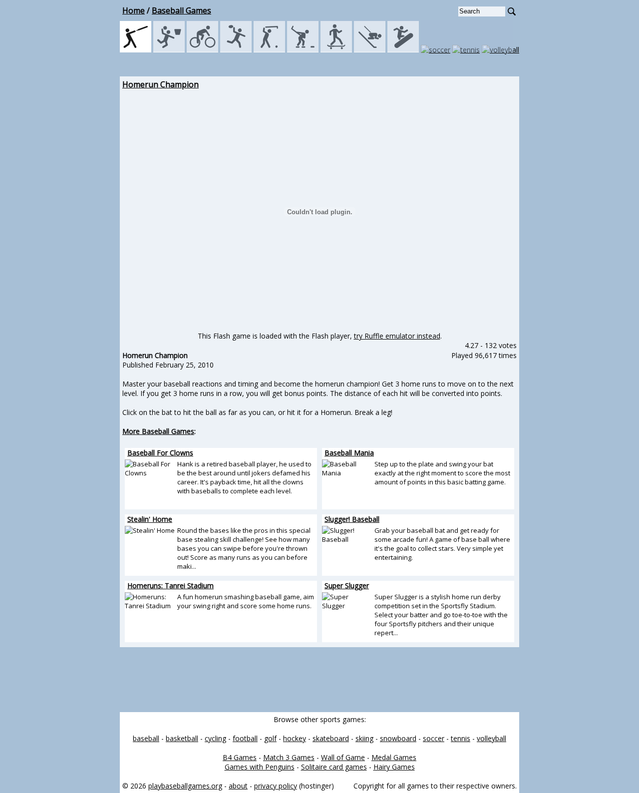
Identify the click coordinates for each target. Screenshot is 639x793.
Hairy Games (394, 767)
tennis (460, 738)
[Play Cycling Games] (202, 49)
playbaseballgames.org (185, 786)
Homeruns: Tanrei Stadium (170, 585)
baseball (146, 738)
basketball (182, 738)
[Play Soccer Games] (435, 49)
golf (270, 738)
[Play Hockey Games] (303, 49)
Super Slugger (346, 585)
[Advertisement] (75, 229)
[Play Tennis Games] (466, 49)
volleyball (491, 738)
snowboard (398, 738)
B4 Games (240, 757)
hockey (294, 738)
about (238, 786)
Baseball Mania (349, 452)
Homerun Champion (160, 84)
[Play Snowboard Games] (403, 49)
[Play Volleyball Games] (500, 49)
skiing (364, 738)
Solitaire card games (334, 767)
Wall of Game (343, 757)
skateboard (331, 738)
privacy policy (275, 786)
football (245, 738)
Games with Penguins (260, 767)
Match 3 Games (289, 757)
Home (133, 10)
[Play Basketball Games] (169, 49)
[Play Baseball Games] (135, 49)
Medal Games (393, 757)
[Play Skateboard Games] (336, 49)
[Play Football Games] (236, 49)
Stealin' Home (149, 519)
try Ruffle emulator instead (397, 336)
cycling (215, 738)
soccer (433, 738)
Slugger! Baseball (351, 519)
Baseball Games (181, 10)
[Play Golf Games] (269, 49)
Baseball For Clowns (160, 452)
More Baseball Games (158, 431)
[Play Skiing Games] (369, 49)
